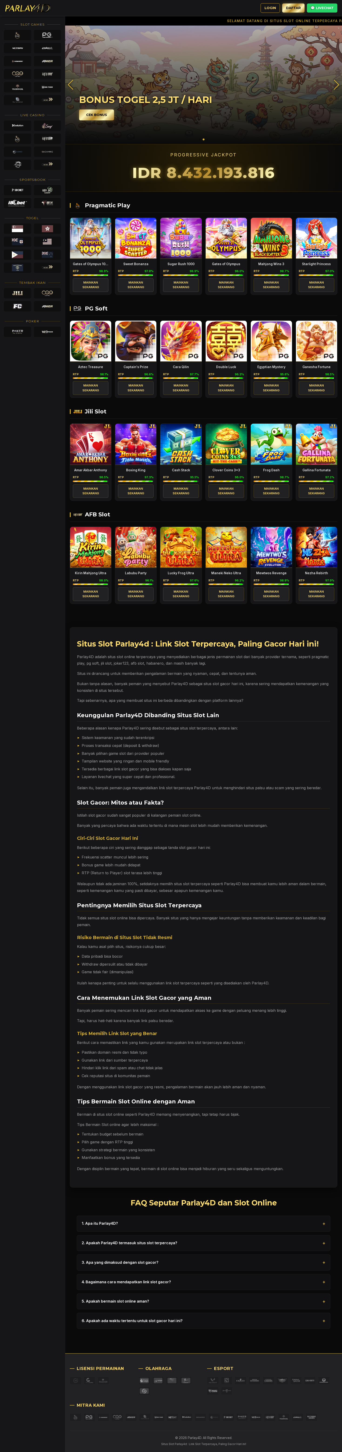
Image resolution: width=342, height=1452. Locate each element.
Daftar (293, 8)
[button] (336, 85)
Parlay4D (232, 883)
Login (270, 8)
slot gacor (97, 815)
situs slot (115, 656)
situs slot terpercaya (198, 728)
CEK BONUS (96, 115)
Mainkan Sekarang (90, 285)
